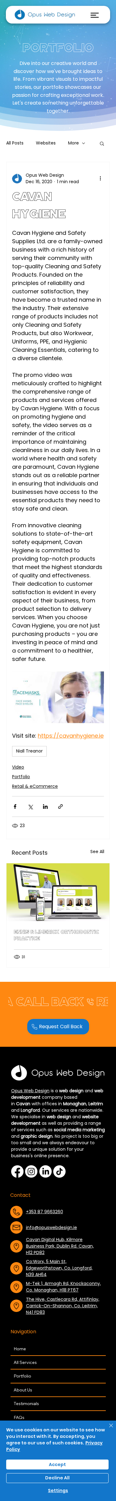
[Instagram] (31, 1171)
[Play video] (58, 697)
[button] (102, 143)
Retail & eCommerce (35, 786)
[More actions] (100, 178)
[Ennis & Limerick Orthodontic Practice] (58, 892)
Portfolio (21, 777)
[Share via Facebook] (15, 806)
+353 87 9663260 (44, 1212)
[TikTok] (59, 1171)
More (73, 143)
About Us (23, 1390)
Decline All (57, 1478)
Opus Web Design (30, 1091)
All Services (25, 1362)
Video (18, 767)
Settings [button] (58, 1490)
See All (97, 851)
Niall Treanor (29, 751)
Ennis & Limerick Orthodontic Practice (56, 935)
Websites (46, 143)
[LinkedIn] (45, 1171)
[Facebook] (17, 1171)
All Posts (15, 143)
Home (20, 1349)
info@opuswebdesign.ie (51, 1227)
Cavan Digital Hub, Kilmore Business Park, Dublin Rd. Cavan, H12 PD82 (60, 1246)
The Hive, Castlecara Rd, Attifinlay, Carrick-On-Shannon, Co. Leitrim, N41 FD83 (62, 1305)
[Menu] (94, 15)
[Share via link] (60, 806)
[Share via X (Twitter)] (30, 806)
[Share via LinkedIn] (45, 806)
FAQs (19, 1417)
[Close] (107, 1429)
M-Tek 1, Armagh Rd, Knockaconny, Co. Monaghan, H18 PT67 (63, 1286)
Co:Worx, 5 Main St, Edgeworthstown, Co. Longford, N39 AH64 (59, 1268)
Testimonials (26, 1403)
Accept (57, 1464)
